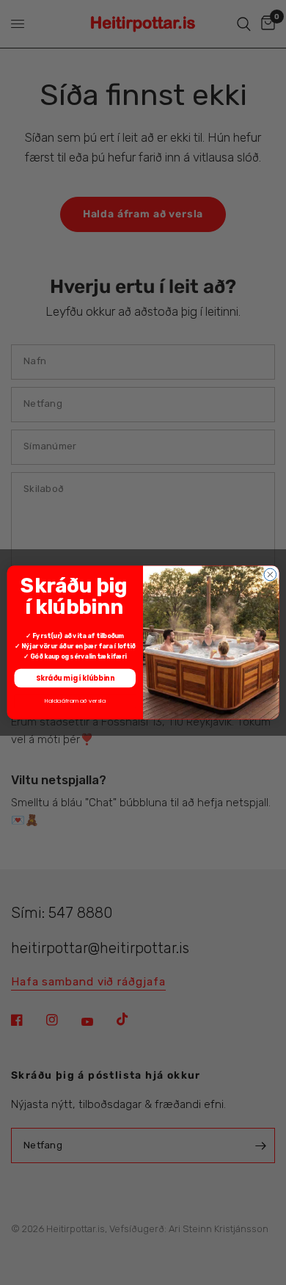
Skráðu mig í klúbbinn (75, 678)
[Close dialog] (270, 574)
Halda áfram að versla (75, 701)
